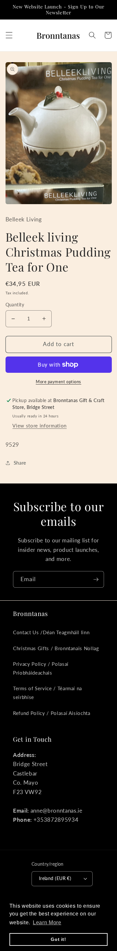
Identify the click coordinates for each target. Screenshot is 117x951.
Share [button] (20, 463)
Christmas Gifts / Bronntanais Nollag (56, 648)
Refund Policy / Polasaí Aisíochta (51, 713)
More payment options (58, 381)
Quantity (15, 304)
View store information (39, 425)
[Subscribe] (96, 579)
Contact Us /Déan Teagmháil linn (51, 632)
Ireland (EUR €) (55, 878)
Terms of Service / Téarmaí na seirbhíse (47, 692)
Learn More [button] (47, 922)
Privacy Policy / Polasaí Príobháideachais (41, 668)
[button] (9, 35)
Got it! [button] (58, 939)
